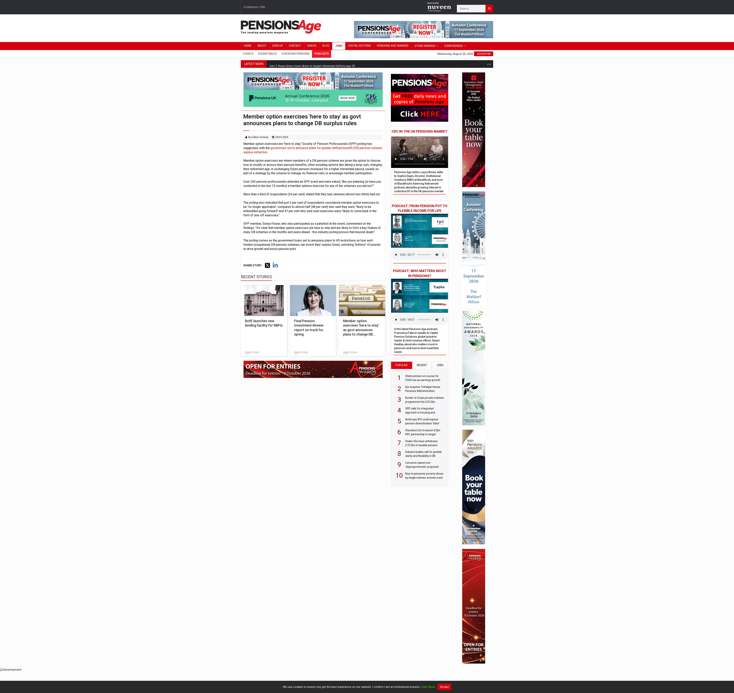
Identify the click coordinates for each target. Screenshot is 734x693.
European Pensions (296, 53)
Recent (422, 365)
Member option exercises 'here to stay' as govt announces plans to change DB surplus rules (361, 330)
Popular (401, 365)
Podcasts (321, 53)
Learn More (428, 687)
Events (248, 53)
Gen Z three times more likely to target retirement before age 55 (312, 64)
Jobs (338, 46)
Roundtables (267, 53)
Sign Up (277, 45)
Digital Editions (359, 45)
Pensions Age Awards (392, 45)
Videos (312, 45)
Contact (295, 45)
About (261, 45)
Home (248, 45)
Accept (444, 686)
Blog (325, 45)
